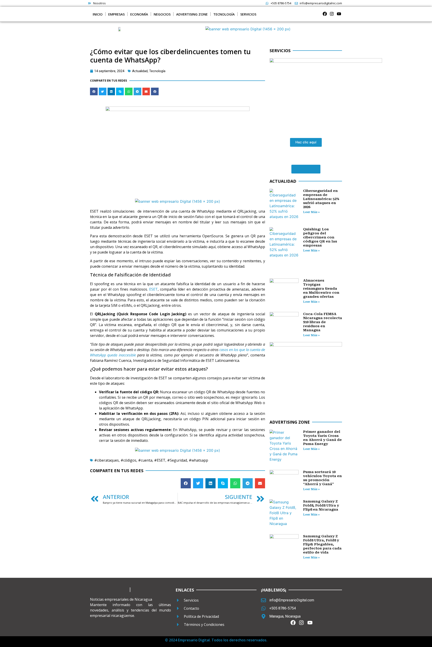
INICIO (98, 14)
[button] (94, 91)
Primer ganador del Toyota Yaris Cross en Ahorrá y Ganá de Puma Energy (322, 438)
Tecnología (157, 71)
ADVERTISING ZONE (192, 14)
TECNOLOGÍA (224, 14)
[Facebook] (325, 14)
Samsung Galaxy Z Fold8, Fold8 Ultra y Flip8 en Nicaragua (321, 505)
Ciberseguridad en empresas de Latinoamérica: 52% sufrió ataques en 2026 (321, 199)
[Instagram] (332, 14)
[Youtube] (339, 14)
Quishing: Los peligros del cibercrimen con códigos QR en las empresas (320, 237)
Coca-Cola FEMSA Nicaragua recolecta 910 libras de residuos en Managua (322, 322)
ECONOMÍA (139, 14)
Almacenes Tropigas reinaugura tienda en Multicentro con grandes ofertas (321, 288)
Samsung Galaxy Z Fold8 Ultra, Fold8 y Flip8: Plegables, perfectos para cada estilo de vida (322, 544)
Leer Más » (311, 212)
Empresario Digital (194, 640)
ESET (153, 289)
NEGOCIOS (162, 14)
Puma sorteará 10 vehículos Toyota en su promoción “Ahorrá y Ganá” (322, 478)
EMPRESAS (116, 14)
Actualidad (140, 71)
